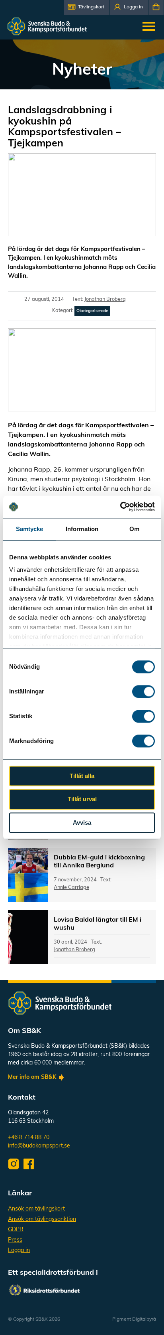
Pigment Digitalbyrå (134, 1319)
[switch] (143, 691)
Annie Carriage (71, 887)
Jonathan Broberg (105, 299)
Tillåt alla (82, 775)
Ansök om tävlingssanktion (42, 1219)
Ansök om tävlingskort (36, 1209)
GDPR (15, 1230)
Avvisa (82, 822)
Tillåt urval (82, 799)
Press (15, 1240)
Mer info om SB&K (32, 1077)
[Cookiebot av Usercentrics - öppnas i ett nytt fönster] (120, 507)
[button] (86, 7)
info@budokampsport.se (39, 1146)
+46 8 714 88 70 (28, 1138)
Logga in (19, 1251)
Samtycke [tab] (29, 528)
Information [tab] (82, 528)
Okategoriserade (92, 311)
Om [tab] (134, 528)
